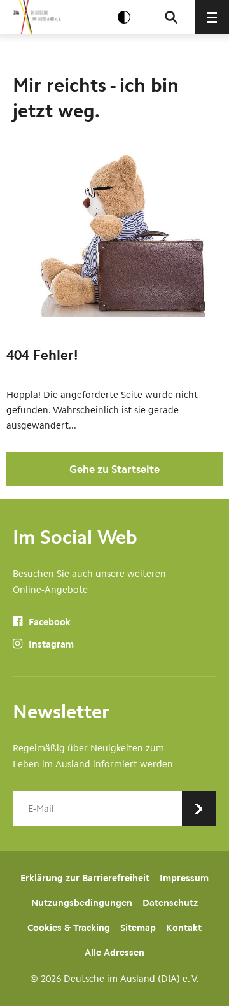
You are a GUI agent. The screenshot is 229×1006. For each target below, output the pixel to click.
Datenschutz (170, 903)
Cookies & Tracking (68, 927)
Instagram (50, 644)
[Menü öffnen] (212, 17)
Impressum (184, 878)
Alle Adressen (114, 952)
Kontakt (184, 927)
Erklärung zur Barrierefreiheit (84, 878)
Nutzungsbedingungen (81, 903)
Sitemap (138, 927)
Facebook (48, 622)
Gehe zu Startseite (114, 469)
